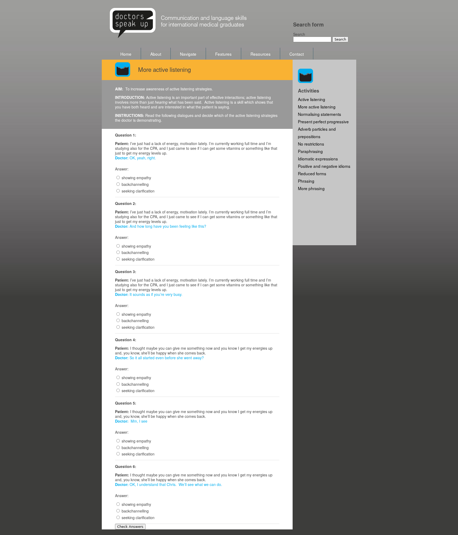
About (155, 54)
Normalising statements (319, 114)
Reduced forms (312, 173)
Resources (260, 54)
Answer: (122, 168)
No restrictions (311, 144)
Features (223, 54)
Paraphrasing (310, 151)
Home (125, 54)
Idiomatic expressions (318, 158)
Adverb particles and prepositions (317, 132)
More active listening (317, 106)
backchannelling (135, 184)
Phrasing (306, 181)
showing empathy (136, 177)
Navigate (188, 54)
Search (299, 34)
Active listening (311, 99)
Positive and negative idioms (324, 166)
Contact (296, 54)
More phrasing (311, 188)
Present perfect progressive (323, 121)
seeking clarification (138, 191)
